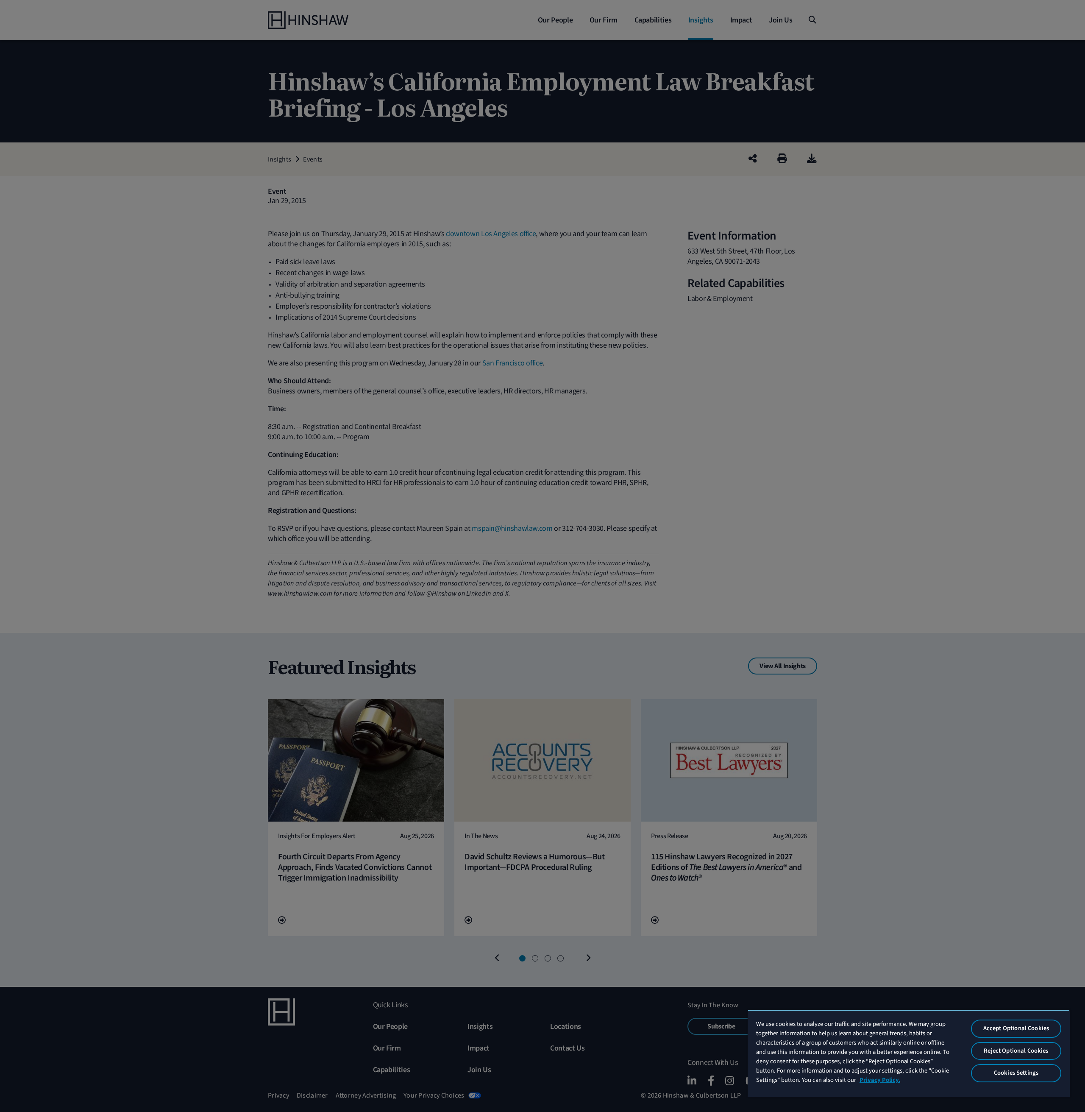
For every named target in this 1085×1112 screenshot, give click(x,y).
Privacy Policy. (880, 1080)
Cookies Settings (1016, 1072)
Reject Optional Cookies (1016, 1050)
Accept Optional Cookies (1016, 1028)
